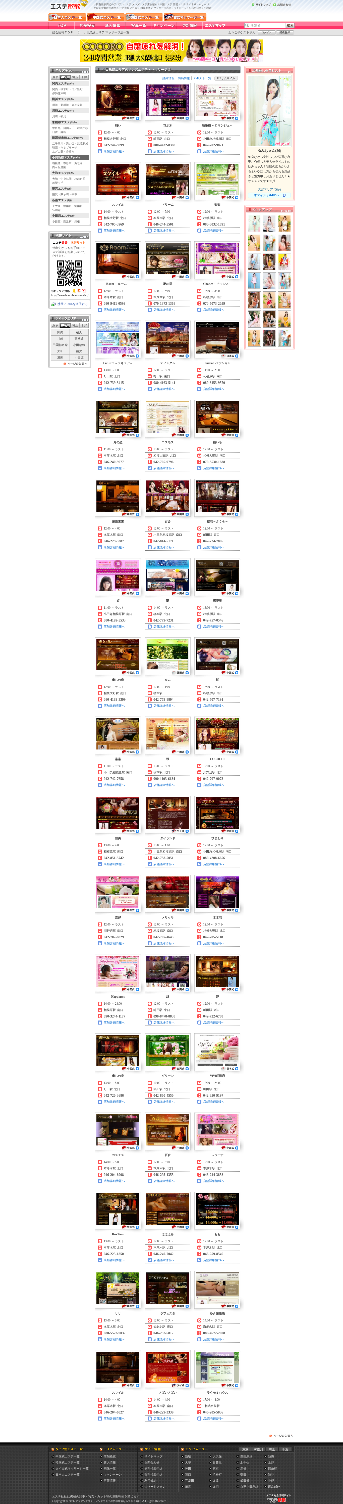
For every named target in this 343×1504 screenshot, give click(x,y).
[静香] (284, 223)
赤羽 (216, 1486)
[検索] (290, 25)
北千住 (244, 1462)
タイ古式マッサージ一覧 (72, 1468)
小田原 (79, 357)
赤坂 (216, 1480)
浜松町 (217, 1474)
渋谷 (271, 1474)
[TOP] (61, 25)
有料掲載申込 (153, 1474)
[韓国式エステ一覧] (144, 17)
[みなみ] (284, 242)
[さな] (269, 280)
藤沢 (79, 351)
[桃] (269, 338)
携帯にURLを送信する (73, 304)
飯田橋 (244, 1480)
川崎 (60, 338)
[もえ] (269, 242)
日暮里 (217, 1462)
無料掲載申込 (153, 1468)
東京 (245, 1449)
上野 (271, 1462)
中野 (271, 1480)
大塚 (188, 1462)
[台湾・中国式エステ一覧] (106, 17)
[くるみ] (284, 299)
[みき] (269, 261)
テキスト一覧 (202, 78)
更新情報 (110, 1480)
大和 (60, 351)
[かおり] (269, 319)
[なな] (254, 338)
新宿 (188, 1456)
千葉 (285, 1449)
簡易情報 (184, 78)
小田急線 (79, 345)
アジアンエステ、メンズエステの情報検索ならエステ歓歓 (108, 1501)
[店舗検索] (87, 25)
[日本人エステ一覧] (67, 17)
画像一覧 (110, 1468)
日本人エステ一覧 (67, 1474)
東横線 (79, 338)
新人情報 (110, 1462)
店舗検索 (110, 1456)
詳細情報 (168, 78)
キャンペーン (113, 1474)
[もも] (254, 242)
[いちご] (284, 280)
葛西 (188, 1474)
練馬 (188, 1486)
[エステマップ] (215, 25)
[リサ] (254, 319)
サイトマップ (153, 1456)
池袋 (271, 1456)
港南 (60, 357)
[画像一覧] (138, 25)
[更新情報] (189, 25)
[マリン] (269, 223)
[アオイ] (254, 223)
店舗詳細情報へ (114, 151)
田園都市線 (60, 345)
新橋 (243, 1468)
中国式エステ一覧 (67, 1456)
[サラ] (254, 299)
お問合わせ (151, 1462)
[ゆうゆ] (269, 299)
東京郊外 (274, 1486)
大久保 (217, 1456)
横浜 (79, 332)
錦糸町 (272, 1468)
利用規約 (150, 1480)
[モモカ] (284, 261)
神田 (188, 1468)
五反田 (189, 1480)
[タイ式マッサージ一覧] (185, 17)
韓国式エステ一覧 (67, 1462)
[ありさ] (254, 261)
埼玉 (272, 1449)
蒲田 (243, 1474)
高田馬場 (246, 1456)
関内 (60, 332)
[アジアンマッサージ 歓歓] (68, 12)
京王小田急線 (249, 1486)
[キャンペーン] (164, 25)
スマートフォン (154, 1486)
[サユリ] (254, 280)
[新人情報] (112, 25)
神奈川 (258, 1449)
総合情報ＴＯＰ (62, 32)
